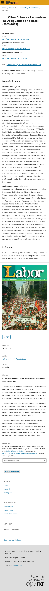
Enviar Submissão (12, 471)
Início (4, 8)
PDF (7, 337)
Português (8, 492)
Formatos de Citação (11, 460)
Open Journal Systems (12, 540)
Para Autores (8, 510)
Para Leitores (8, 507)
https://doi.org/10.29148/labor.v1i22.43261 (24, 65)
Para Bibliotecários (10, 514)
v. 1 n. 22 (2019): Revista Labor (27, 8)
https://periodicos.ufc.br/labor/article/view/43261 (20, 453)
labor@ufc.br (18, 565)
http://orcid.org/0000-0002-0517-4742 (15, 58)
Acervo (11, 8)
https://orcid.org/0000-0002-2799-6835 (16, 49)
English (7, 485)
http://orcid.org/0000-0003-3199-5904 (15, 39)
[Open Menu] (2, 2)
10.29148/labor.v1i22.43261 (15, 451)
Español (7, 489)
